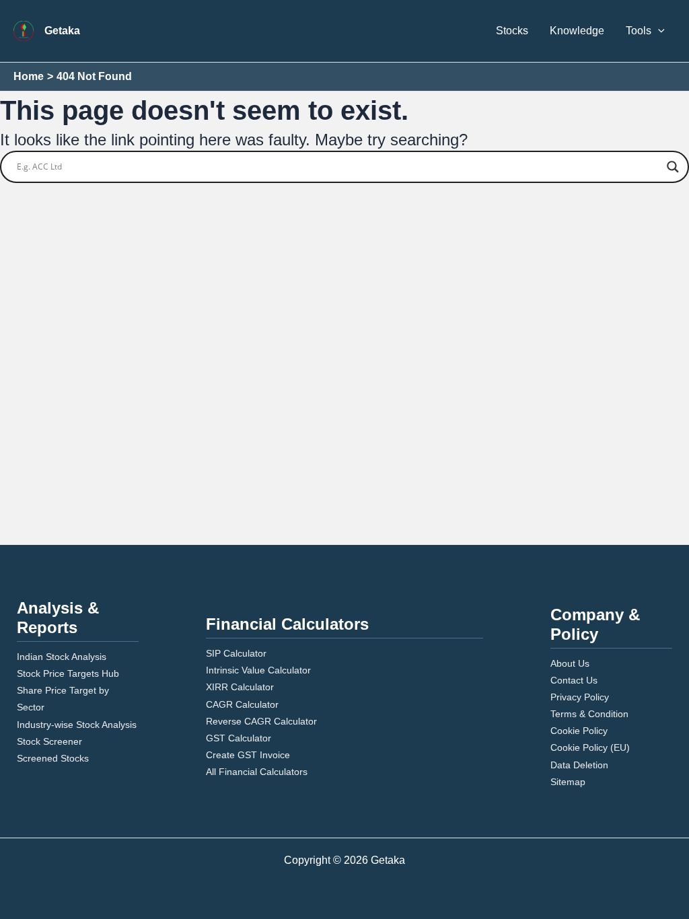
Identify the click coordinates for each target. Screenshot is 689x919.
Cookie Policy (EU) (590, 747)
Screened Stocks (53, 758)
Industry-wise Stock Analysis (77, 724)
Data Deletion (579, 765)
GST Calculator (238, 738)
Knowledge (577, 30)
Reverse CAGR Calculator (261, 721)
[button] (658, 31)
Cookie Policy (579, 730)
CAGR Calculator (242, 704)
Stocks (512, 30)
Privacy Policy (579, 697)
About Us (569, 663)
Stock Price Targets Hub (68, 673)
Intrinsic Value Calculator (258, 670)
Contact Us (573, 680)
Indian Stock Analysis (61, 656)
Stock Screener (49, 741)
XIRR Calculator (240, 687)
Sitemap (567, 781)
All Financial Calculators (256, 771)
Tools (638, 30)
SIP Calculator (236, 653)
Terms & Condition (589, 713)
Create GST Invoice (248, 754)
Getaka (62, 30)
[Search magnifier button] (672, 166)
